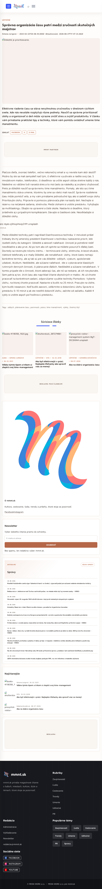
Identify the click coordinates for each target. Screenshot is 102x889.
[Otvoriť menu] (8, 6)
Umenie (56, 802)
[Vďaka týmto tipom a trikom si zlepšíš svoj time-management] (17, 343)
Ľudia (55, 785)
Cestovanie (58, 791)
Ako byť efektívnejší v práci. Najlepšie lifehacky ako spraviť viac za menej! (50, 364)
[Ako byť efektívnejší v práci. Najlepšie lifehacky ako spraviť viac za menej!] (50, 343)
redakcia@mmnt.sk (12, 844)
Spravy (67, 843)
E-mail (31, 132)
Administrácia (9, 827)
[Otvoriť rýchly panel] (33, 6)
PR (54, 814)
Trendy (56, 796)
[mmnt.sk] (19, 6)
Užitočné (57, 808)
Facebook (16, 132)
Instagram (19, 512)
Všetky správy (87, 564)
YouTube (11, 870)
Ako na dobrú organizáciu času (84, 364)
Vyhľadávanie (9, 832)
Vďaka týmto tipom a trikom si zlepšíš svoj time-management (17, 365)
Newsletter (8, 838)
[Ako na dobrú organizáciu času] (84, 343)
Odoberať (51, 545)
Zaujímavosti (59, 779)
